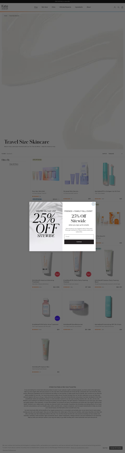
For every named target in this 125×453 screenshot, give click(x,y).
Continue (79, 241)
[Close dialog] (93, 203)
